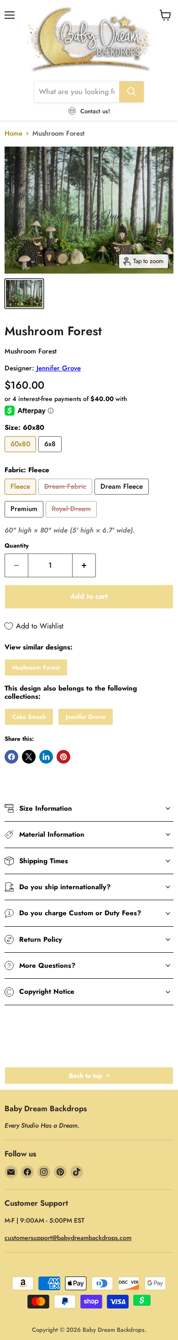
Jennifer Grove (59, 368)
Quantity (17, 545)
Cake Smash (29, 716)
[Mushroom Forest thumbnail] (24, 293)
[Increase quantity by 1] (84, 565)
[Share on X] (29, 757)
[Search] (131, 91)
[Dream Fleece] (122, 497)
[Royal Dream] (72, 520)
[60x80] (21, 454)
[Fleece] (21, 497)
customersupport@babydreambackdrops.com (68, 1237)
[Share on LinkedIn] (46, 757)
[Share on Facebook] (11, 757)
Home (13, 133)
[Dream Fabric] (66, 497)
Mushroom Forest (36, 667)
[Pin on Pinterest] (63, 757)
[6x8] (51, 454)
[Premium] (25, 520)
